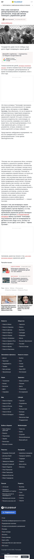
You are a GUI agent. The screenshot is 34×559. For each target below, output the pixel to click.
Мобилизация (22, 425)
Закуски (21, 500)
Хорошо (25, 556)
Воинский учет (23, 440)
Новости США (6, 403)
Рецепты (21, 483)
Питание (21, 383)
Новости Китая (6, 411)
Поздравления (23, 420)
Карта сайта (5, 540)
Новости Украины (15, 266)
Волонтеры (5, 441)
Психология (22, 389)
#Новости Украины (11, 290)
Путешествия (23, 409)
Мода (20, 406)
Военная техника (7, 444)
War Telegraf (14, 276)
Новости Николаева (8, 349)
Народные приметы (25, 456)
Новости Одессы (7, 332)
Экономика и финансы (8, 354)
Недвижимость (6, 363)
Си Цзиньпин (6, 458)
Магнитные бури (24, 417)
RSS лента (5, 545)
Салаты (21, 498)
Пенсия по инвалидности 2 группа (9, 490)
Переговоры (6, 436)
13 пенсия (5, 487)
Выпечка (21, 487)
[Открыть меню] (2, 2)
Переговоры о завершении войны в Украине (16, 5)
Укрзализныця (6, 372)
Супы (20, 492)
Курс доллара (6, 369)
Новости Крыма (7, 346)
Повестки (22, 429)
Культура (21, 411)
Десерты (21, 495)
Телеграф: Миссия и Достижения (11, 543)
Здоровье (21, 377)
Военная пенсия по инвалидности (8, 494)
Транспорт (5, 361)
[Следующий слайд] (32, 5)
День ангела (22, 464)
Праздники (21, 449)
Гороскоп (22, 400)
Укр (32, 2)
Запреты (21, 461)
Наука (3, 377)
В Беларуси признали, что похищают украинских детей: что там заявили (20, 270)
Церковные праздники (25, 453)
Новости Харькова (7, 327)
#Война (12, 288)
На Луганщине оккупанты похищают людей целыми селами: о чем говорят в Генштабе (19, 280)
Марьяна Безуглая (7, 475)
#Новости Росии (23, 290)
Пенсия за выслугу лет (9, 501)
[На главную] (17, 2)
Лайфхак (21, 414)
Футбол (21, 358)
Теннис (21, 363)
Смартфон (5, 392)
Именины (22, 467)
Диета (21, 386)
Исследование (23, 392)
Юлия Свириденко (7, 478)
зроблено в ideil (5, 553)
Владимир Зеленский (8, 453)
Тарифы (4, 366)
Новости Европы (7, 400)
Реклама (4, 529)
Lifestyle (20, 397)
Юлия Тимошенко (7, 472)
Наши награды (6, 531)
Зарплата (22, 324)
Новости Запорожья (8, 338)
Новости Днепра (7, 330)
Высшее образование (25, 341)
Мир (2, 397)
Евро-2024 (22, 369)
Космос (4, 383)
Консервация (23, 489)
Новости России (7, 406)
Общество (21, 321)
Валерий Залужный (8, 464)
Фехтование (22, 372)
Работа (21, 327)
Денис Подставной (9, 19)
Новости (4, 321)
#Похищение (19, 288)
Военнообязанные (24, 437)
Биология (5, 386)
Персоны (4, 449)
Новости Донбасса (7, 343)
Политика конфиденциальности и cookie (14, 520)
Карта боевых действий (6, 429)
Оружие (4, 438)
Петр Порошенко (7, 469)
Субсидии (22, 332)
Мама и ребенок (24, 380)
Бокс (20, 361)
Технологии (5, 380)
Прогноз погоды (24, 346)
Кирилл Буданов (7, 467)
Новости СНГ (6, 409)
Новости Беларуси (7, 414)
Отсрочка (22, 434)
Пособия (21, 343)
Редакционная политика (9, 523)
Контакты (4, 534)
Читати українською (6, 23)
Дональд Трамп (7, 456)
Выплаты (22, 330)
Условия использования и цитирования (13, 526)
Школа (21, 338)
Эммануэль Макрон (8, 461)
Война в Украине (6, 425)
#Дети (7, 288)
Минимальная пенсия (8, 498)
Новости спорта (23, 354)
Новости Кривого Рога (8, 341)
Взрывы (4, 433)
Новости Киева (6, 324)
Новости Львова (7, 335)
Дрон (3, 389)
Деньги (4, 358)
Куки (16, 556)
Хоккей (21, 366)
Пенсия (3, 483)
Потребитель (23, 403)
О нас (3, 518)
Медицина (22, 335)
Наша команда (6, 537)
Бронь (21, 431)
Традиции (22, 458)
